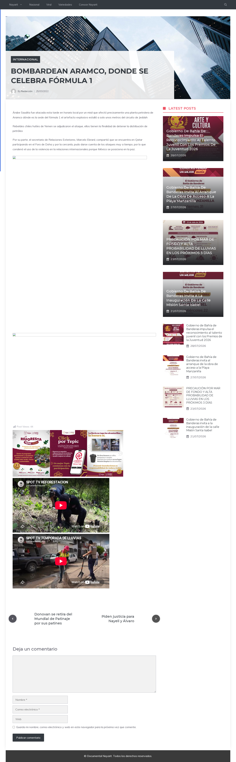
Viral (48, 4)
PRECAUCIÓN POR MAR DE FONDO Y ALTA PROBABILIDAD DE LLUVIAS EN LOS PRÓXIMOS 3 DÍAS (203, 395)
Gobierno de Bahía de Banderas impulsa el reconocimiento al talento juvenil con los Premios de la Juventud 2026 (191, 140)
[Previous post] (12, 619)
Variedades (65, 4)
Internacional (25, 59)
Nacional (34, 4)
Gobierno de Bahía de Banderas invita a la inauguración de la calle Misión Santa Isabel (202, 425)
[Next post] (156, 619)
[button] (225, 4)
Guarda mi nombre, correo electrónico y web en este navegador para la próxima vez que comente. (76, 727)
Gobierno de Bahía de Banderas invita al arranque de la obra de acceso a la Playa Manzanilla (202, 364)
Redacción (26, 91)
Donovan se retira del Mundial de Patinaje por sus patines (53, 618)
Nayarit (13, 4)
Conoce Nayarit (88, 4)
